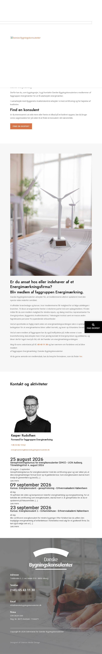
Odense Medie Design (30, 642)
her (80, 356)
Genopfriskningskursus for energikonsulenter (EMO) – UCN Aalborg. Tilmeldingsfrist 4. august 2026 (46, 464)
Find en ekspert (21, 126)
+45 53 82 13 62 (18, 445)
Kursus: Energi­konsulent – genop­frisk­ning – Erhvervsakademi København (48, 488)
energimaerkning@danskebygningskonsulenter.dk (30, 450)
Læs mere (14, 480)
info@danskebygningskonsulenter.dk (25, 605)
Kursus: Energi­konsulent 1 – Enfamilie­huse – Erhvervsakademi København (49, 511)
